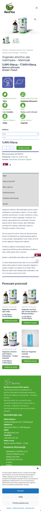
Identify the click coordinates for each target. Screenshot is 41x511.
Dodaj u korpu (24, 148)
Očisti (4, 137)
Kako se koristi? (9, 181)
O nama (9, 462)
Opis (4, 176)
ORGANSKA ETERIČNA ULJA (17, 451)
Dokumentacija (9, 193)
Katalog (9, 465)
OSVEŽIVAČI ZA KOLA (14, 460)
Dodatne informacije (11, 198)
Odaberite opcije (10, 321)
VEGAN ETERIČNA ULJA (15, 454)
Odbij (20, 497)
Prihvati (20, 491)
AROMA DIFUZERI (12, 457)
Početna (5, 50)
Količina (5, 130)
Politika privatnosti (18, 508)
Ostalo (5, 204)
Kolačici (9, 508)
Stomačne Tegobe (24, 159)
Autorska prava (29, 508)
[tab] (20, 176)
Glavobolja (13, 159)
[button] (38, 468)
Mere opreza (8, 187)
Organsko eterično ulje (17, 50)
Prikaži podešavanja (21, 503)
